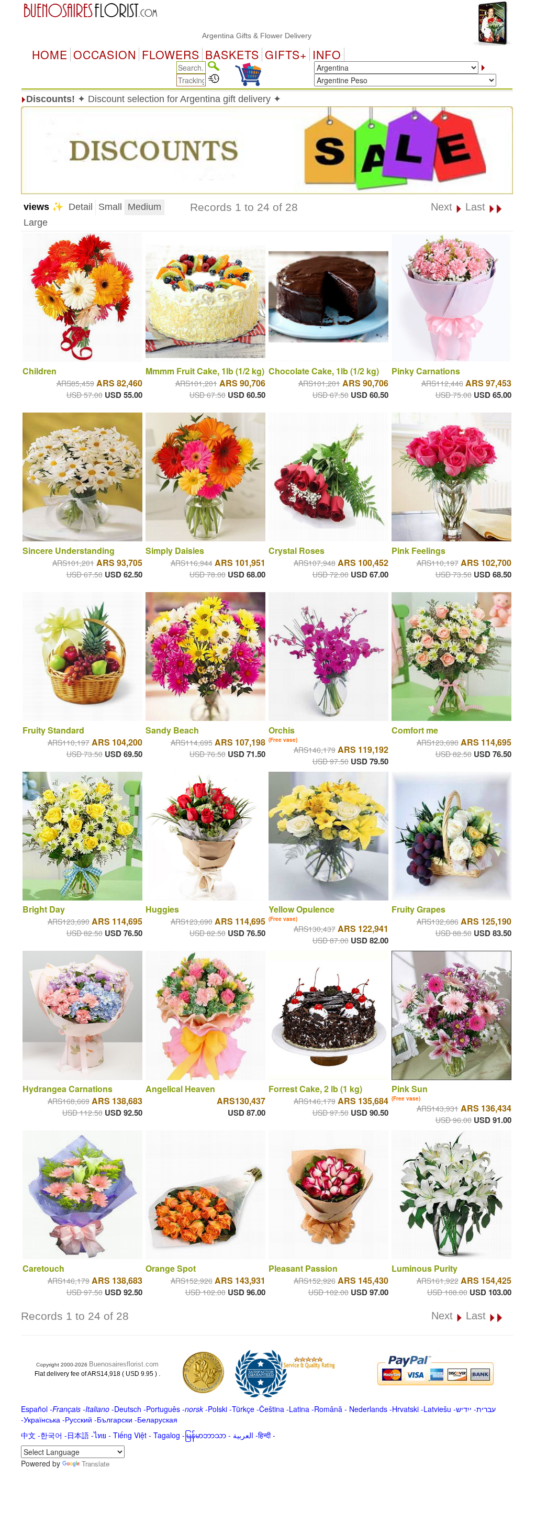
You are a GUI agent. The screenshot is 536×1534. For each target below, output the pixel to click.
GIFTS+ (286, 54)
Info (326, 54)
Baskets (232, 54)
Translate (95, 1464)
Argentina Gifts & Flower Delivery (219, 35)
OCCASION (104, 54)
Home (50, 54)
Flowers (170, 54)
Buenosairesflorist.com (124, 1364)
